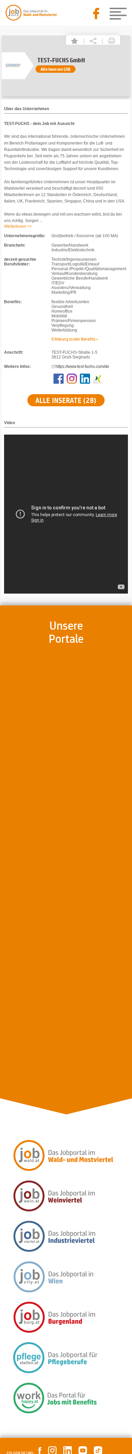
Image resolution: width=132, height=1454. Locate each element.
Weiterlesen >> (18, 226)
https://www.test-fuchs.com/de (82, 366)
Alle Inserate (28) (55, 69)
